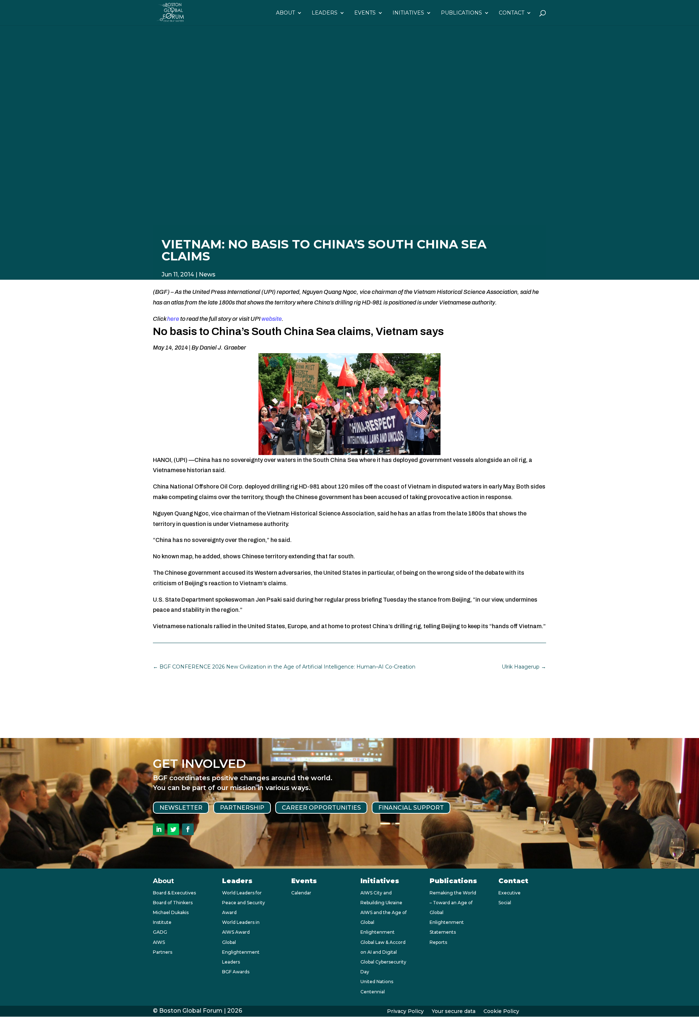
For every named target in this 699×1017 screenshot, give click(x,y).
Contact (511, 13)
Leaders (324, 13)
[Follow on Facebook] (188, 829)
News (207, 274)
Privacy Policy (405, 1011)
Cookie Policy (501, 1011)
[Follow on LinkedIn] (159, 829)
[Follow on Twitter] (173, 829)
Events (365, 13)
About (285, 13)
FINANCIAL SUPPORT (411, 807)
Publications (461, 13)
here (173, 319)
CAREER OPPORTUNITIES (321, 807)
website (271, 319)
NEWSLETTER (180, 807)
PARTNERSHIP (242, 807)
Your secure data (453, 1011)
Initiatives (408, 13)
